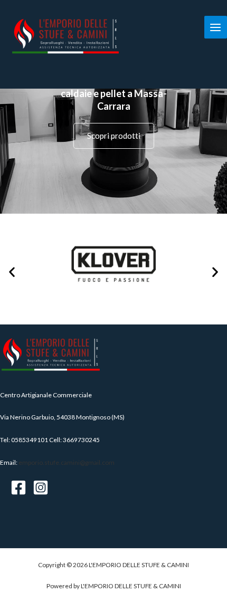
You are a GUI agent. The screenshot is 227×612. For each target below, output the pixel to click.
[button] (11, 272)
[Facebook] (18, 487)
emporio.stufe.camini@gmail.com (66, 462)
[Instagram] (41, 487)
